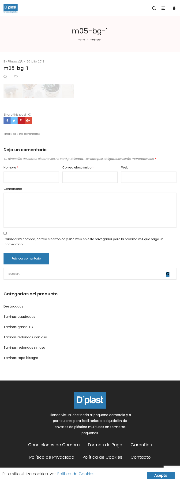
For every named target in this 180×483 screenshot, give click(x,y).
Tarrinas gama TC (18, 327)
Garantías (141, 445)
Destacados (13, 306)
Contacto (141, 457)
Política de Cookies (102, 457)
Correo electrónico (78, 167)
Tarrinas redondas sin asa (24, 347)
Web (124, 167)
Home (81, 39)
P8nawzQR (13, 61)
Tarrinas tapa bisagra (21, 357)
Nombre (11, 167)
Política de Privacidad (51, 457)
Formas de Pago (105, 445)
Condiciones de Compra (54, 445)
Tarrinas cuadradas (19, 316)
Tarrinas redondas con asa (25, 337)
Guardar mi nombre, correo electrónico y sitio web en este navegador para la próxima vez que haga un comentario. (84, 241)
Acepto (160, 475)
